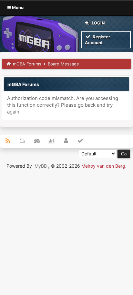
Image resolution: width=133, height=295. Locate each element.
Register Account (97, 39)
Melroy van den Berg (103, 166)
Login (98, 22)
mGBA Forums (27, 63)
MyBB (41, 166)
